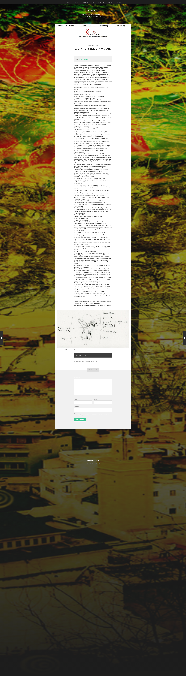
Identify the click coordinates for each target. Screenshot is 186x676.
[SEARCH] (120, 2)
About (76, 2)
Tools (102, 2)
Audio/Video (111, 2)
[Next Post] (184, 338)
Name (76, 399)
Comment (77, 378)
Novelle (93, 10)
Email (96, 399)
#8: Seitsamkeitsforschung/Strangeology (86, 361)
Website (76, 406)
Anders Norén (96, 463)
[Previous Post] (1, 338)
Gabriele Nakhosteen (84, 59)
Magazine (85, 2)
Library (94, 2)
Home (68, 2)
